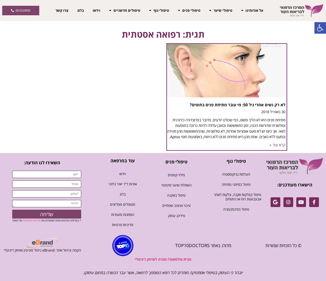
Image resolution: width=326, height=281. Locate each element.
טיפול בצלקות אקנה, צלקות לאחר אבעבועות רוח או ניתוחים (237, 197)
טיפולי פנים (191, 10)
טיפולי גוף (161, 10)
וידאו (96, 10)
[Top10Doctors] (123, 245)
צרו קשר (61, 10)
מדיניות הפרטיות (32, 220)
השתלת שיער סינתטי (176, 185)
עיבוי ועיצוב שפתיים (176, 205)
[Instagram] (288, 202)
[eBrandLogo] (42, 243)
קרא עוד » (277, 144)
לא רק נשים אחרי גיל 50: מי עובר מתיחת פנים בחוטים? (237, 104)
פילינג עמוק (176, 215)
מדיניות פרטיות (122, 224)
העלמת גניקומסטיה (236, 174)
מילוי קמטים (176, 174)
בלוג (80, 10)
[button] (320, 28)
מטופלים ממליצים (122, 204)
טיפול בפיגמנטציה (236, 209)
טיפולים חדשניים (127, 10)
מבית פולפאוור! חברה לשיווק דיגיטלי (163, 259)
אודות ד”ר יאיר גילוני (122, 184)
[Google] (275, 202)
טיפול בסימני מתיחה (236, 184)
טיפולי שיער (223, 10)
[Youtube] (301, 202)
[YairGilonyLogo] (295, 166)
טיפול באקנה (176, 195)
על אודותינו (254, 10)
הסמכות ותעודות (122, 214)
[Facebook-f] (314, 202)
